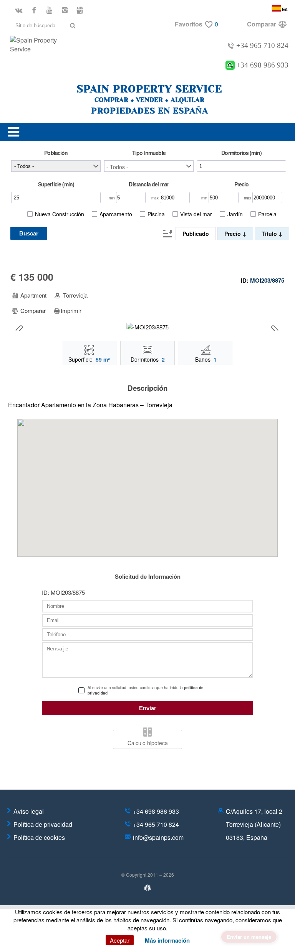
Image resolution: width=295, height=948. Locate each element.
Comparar (32, 311)
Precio (233, 233)
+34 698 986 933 (262, 65)
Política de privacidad (42, 824)
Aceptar (119, 940)
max (155, 198)
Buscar (28, 233)
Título (270, 233)
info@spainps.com (158, 837)
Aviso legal (28, 811)
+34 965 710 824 (262, 45)
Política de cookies (39, 837)
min (112, 198)
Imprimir (71, 311)
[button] (149, 166)
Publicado (195, 233)
